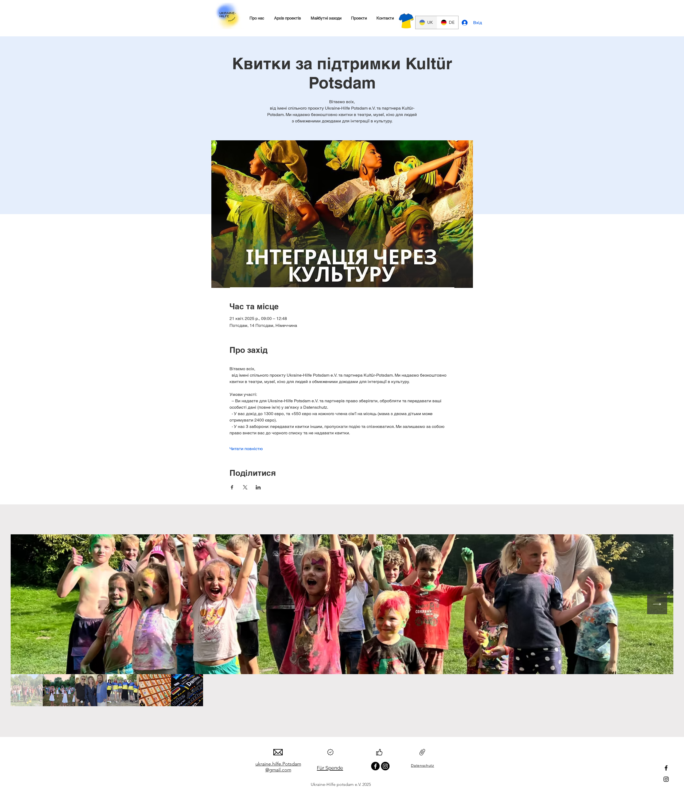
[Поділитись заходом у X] (245, 487)
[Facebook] (666, 767)
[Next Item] (657, 604)
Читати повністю (246, 448)
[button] (256, 18)
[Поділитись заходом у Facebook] (232, 487)
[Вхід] (465, 22)
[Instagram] (666, 779)
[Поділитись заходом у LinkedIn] (258, 487)
